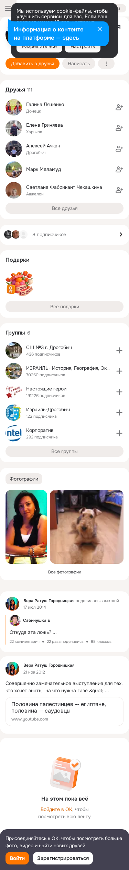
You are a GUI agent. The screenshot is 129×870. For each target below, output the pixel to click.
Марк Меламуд (43, 169)
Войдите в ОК (56, 809)
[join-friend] (119, 107)
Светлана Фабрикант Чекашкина (64, 187)
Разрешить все (39, 46)
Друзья (15, 89)
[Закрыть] (99, 30)
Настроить (83, 46)
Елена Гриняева (44, 125)
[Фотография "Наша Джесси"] (86, 527)
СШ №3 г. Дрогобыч (49, 347)
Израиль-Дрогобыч (48, 409)
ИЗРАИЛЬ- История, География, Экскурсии (76, 368)
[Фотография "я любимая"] (26, 527)
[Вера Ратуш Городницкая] (12, 604)
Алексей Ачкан (43, 146)
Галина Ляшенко (45, 104)
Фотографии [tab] (24, 479)
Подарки (18, 259)
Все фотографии (64, 572)
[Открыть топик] (64, 630)
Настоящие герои (46, 389)
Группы (15, 332)
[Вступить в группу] (119, 350)
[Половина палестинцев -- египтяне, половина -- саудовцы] (64, 711)
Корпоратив (40, 430)
